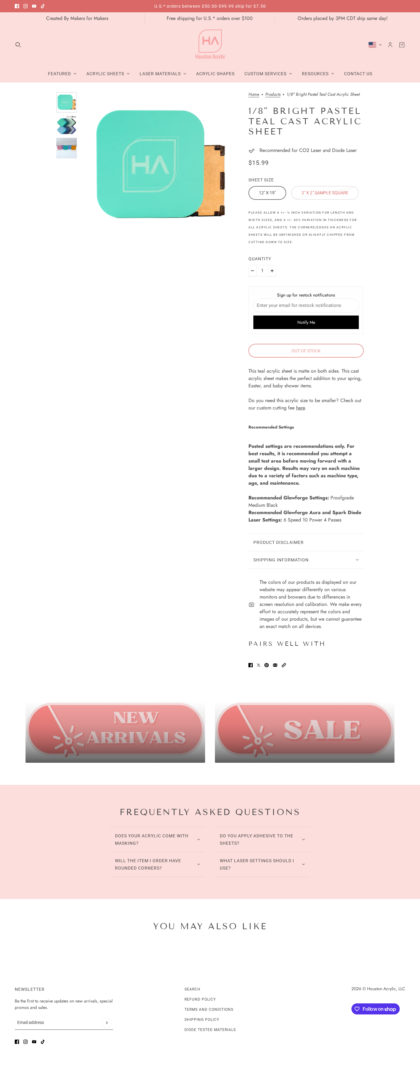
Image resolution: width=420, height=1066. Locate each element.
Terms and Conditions (208, 1009)
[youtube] (34, 6)
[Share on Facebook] (250, 665)
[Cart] (401, 44)
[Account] (390, 44)
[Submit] (106, 1023)
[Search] (18, 44)
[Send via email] (275, 665)
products (272, 94)
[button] (283, 665)
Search (192, 989)
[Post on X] (258, 665)
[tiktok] (42, 6)
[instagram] (25, 6)
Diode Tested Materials (210, 1030)
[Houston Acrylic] (210, 44)
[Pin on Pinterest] (266, 665)
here (300, 407)
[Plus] (272, 271)
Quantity (259, 258)
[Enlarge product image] (161, 166)
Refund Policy (200, 999)
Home (253, 94)
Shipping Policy (201, 1020)
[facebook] (17, 6)
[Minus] (252, 271)
